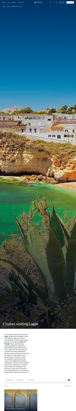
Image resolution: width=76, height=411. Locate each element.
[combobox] (68, 386)
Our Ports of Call (14, 6)
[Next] (35, 409)
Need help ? (62, 2)
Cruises (8, 6)
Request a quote (70, 2)
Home (4, 6)
